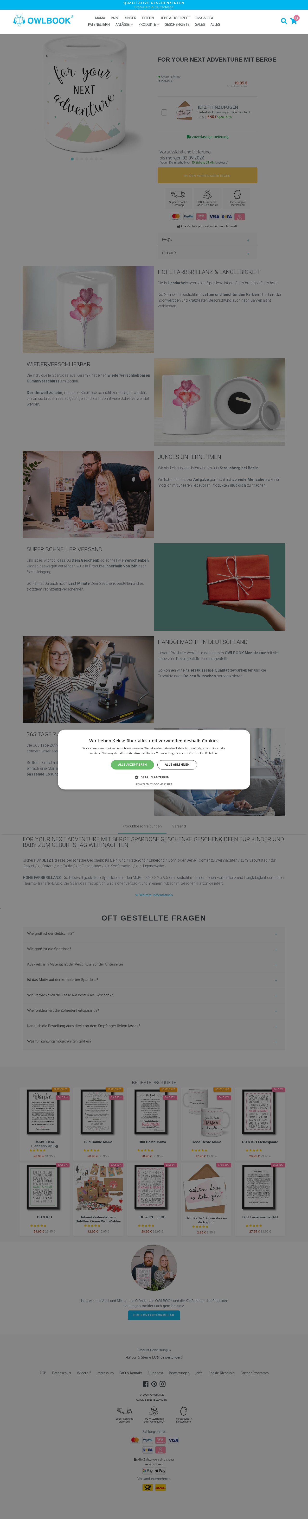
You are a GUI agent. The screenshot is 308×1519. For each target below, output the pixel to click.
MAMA (100, 18)
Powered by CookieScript (154, 784)
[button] (154, 777)
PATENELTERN (99, 24)
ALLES (215, 24)
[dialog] (154, 759)
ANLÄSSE (123, 24)
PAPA (115, 18)
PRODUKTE (148, 24)
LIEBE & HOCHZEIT (174, 18)
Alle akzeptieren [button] (132, 765)
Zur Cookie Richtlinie (203, 753)
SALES (200, 24)
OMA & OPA (204, 18)
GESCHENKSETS (177, 24)
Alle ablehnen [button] (177, 765)
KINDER (130, 18)
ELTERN (148, 18)
